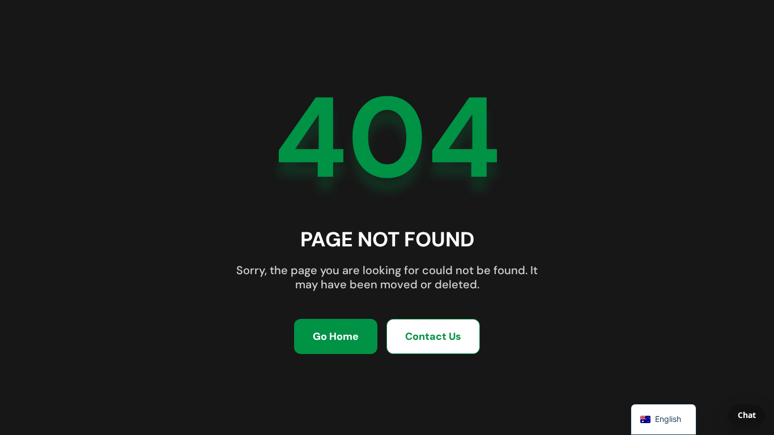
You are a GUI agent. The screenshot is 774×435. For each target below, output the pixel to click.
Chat (747, 415)
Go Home (336, 336)
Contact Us (433, 336)
